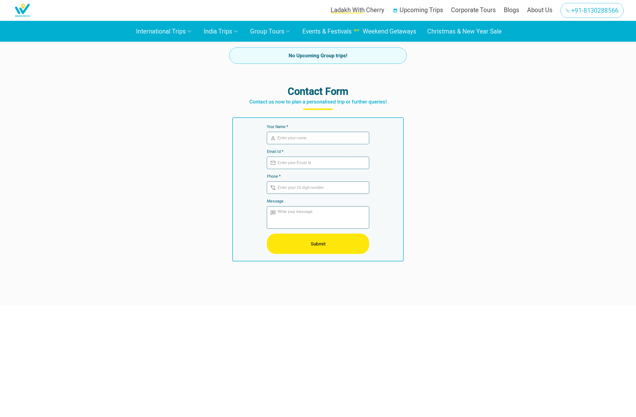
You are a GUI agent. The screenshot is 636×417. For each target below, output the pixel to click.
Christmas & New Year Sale (464, 31)
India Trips (218, 31)
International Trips (161, 31)
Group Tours (267, 31)
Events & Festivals (327, 31)
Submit (318, 244)
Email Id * (275, 151)
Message (275, 201)
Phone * (274, 176)
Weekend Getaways (389, 31)
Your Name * (277, 126)
